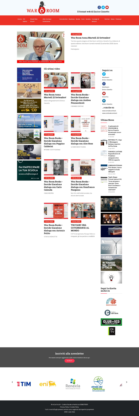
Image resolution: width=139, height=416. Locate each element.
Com (83, 19)
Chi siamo (25, 20)
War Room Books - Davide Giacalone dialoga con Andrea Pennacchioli (81, 98)
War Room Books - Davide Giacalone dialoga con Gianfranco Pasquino (83, 185)
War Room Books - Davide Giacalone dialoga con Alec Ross (82, 141)
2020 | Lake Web (69, 412)
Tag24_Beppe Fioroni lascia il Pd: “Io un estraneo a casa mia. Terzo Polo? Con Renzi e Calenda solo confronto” (115, 183)
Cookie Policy (74, 407)
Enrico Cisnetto (107, 80)
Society (88, 19)
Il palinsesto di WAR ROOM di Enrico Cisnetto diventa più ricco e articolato (114, 130)
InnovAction (63, 19)
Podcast (118, 19)
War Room (105, 77)
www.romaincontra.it (109, 111)
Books (78, 19)
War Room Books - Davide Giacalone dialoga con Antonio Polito (54, 229)
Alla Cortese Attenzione (47, 20)
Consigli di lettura (95, 20)
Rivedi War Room (34, 20)
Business (72, 19)
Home (20, 19)
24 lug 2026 (76, 34)
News (113, 19)
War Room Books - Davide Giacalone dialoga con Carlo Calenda (53, 185)
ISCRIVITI (69, 361)
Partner (107, 19)
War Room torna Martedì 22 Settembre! (90, 37)
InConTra (105, 97)
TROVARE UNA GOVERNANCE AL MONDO (80, 228)
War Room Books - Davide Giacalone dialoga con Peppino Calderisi (54, 142)
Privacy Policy (64, 407)
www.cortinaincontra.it (109, 113)
